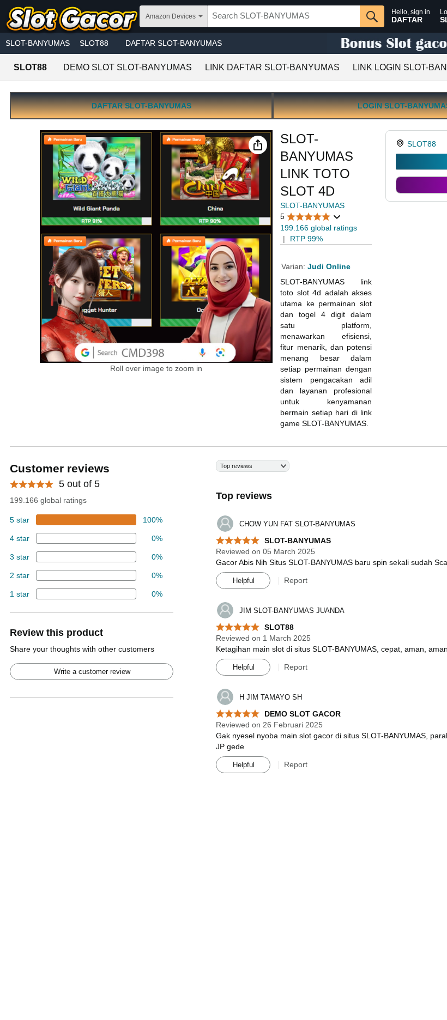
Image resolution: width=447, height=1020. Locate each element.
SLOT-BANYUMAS (37, 43)
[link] (401, 143)
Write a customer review (92, 671)
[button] (258, 145)
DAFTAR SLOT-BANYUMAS (173, 43)
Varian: (294, 266)
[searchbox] (284, 16)
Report (295, 580)
